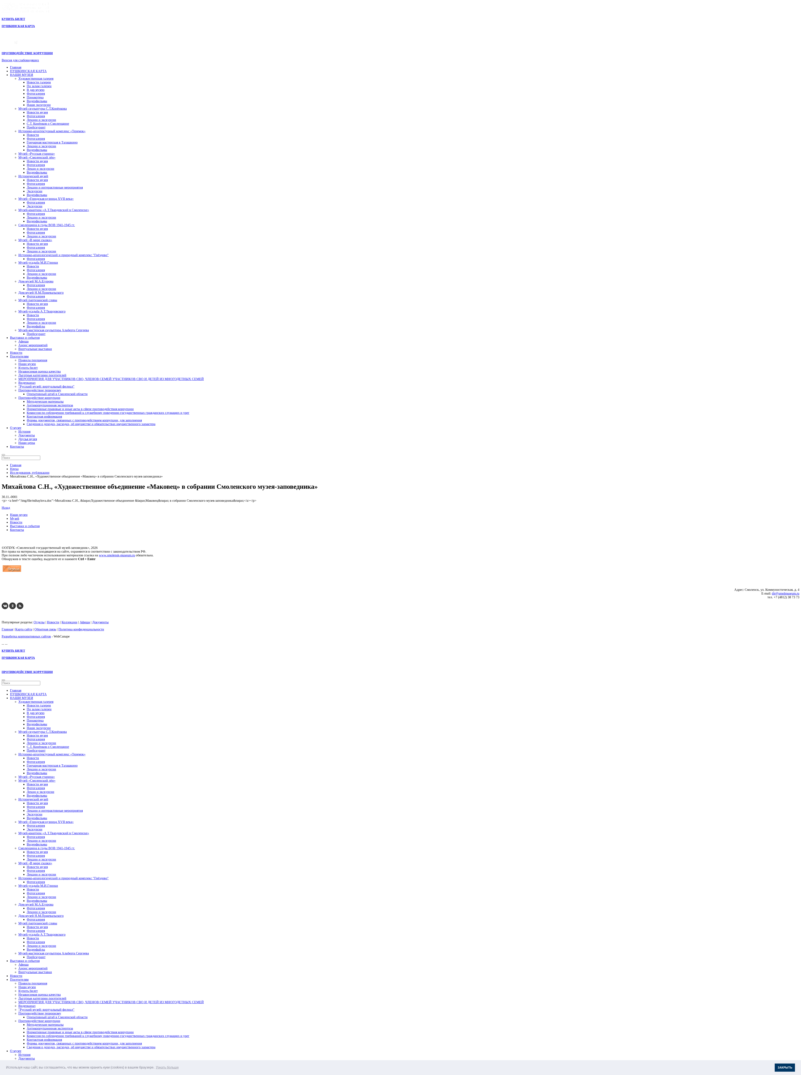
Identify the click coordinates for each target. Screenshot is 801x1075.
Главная (15, 67)
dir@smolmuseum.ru (785, 593)
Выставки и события (25, 337)
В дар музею (35, 90)
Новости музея (37, 112)
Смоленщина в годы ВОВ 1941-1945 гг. (46, 225)
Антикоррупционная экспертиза (50, 405)
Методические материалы (45, 401)
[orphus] (12, 571)
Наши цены (26, 443)
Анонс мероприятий (33, 345)
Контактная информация (44, 416)
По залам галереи (39, 86)
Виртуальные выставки (35, 349)
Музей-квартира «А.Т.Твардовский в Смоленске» (53, 210)
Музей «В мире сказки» (35, 240)
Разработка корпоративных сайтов (26, 636)
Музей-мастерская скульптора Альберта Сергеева (53, 330)
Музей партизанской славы (37, 300)
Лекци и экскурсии (40, 168)
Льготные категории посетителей (42, 375)
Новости (33, 135)
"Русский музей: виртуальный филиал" (46, 386)
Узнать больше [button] (167, 1067)
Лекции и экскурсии (41, 120)
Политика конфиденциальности (81, 629)
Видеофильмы (37, 101)
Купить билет (28, 367)
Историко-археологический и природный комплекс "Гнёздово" (63, 255)
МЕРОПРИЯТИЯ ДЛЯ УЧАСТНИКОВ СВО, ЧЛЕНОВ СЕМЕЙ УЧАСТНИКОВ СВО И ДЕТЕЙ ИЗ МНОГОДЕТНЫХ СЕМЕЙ (111, 379)
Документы (26, 435)
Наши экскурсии (39, 105)
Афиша (23, 341)
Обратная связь (45, 629)
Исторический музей (33, 176)
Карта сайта (23, 629)
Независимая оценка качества (39, 371)
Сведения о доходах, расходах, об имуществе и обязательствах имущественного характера (91, 424)
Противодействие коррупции (39, 398)
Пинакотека (35, 97)
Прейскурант (36, 127)
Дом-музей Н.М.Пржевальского (41, 292)
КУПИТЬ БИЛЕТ (13, 19)
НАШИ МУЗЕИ (21, 75)
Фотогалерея (36, 93)
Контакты (17, 446)
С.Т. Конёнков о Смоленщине (48, 123)
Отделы (39, 622)
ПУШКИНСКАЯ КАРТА (28, 71)
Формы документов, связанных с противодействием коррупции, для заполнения (84, 420)
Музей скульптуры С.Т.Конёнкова (42, 108)
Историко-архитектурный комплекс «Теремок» (52, 131)
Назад (6, 507)
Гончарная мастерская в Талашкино (52, 142)
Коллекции (69, 622)
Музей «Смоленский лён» (36, 157)
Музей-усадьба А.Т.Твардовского (41, 311)
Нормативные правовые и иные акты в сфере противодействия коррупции (80, 409)
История (24, 431)
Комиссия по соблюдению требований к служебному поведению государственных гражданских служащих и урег (108, 413)
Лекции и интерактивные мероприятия (55, 187)
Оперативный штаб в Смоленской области (57, 394)
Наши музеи (27, 364)
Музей (14, 518)
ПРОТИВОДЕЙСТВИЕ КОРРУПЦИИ (27, 53)
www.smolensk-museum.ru (117, 555)
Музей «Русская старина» (36, 153)
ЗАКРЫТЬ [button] (785, 1067)
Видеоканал (26, 382)
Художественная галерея (35, 78)
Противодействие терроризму (39, 390)
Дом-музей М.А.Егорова (35, 281)
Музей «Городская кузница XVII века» (46, 198)
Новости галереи (39, 82)
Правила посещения (32, 360)
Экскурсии (34, 191)
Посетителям (19, 356)
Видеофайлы (36, 326)
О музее (15, 428)
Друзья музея (27, 439)
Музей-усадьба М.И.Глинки (38, 262)
